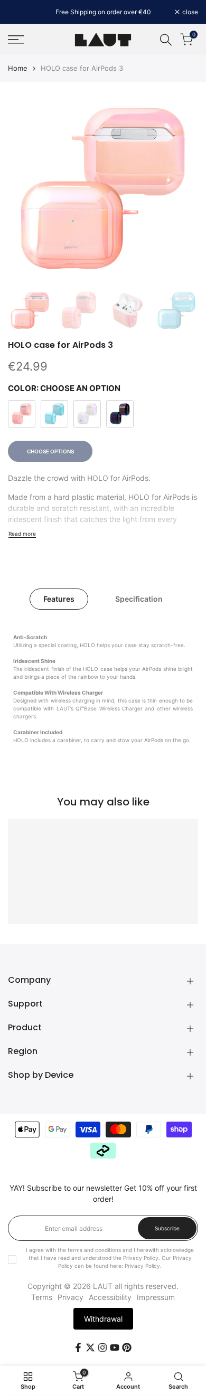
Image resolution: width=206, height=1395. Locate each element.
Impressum (156, 1297)
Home (17, 68)
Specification (139, 598)
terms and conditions (94, 1250)
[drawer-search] (166, 40)
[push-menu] (16, 39)
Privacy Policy (142, 1266)
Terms (41, 1297)
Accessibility (110, 1297)
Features (58, 598)
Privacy (70, 1297)
